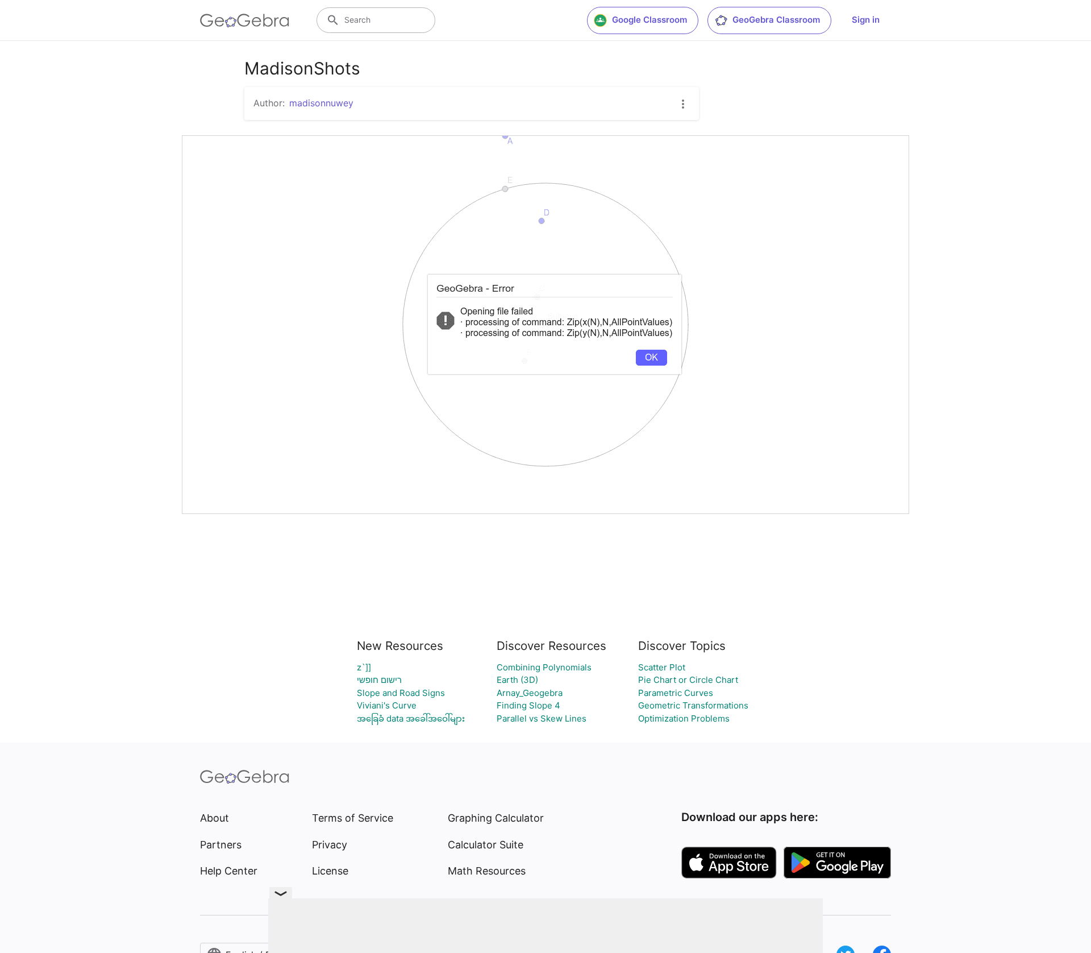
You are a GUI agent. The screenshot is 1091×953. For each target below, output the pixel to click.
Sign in (866, 19)
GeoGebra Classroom (776, 19)
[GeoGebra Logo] (244, 20)
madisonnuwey (321, 103)
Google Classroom (649, 19)
